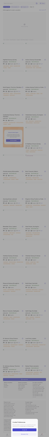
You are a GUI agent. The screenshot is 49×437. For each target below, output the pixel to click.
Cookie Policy (23, 426)
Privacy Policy (31, 426)
